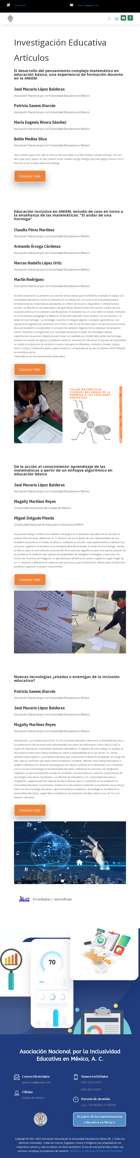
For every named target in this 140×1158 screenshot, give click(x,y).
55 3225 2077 (20, 5)
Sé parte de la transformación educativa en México (99, 1119)
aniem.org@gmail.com (88, 5)
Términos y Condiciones (82, 1151)
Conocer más (29, 176)
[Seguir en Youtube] (123, 18)
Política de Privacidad (110, 1151)
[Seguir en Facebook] (130, 18)
